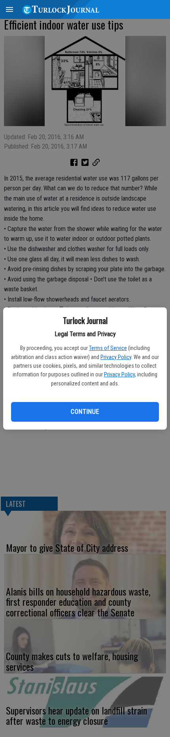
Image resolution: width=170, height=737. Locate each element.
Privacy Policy (115, 357)
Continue (85, 411)
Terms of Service (108, 348)
